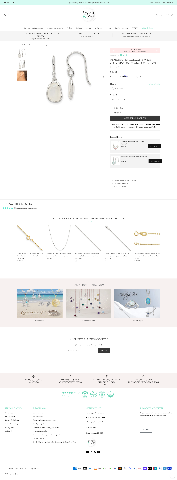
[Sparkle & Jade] (88, 15)
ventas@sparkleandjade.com (95, 413)
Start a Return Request (12, 424)
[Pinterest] (10, 2)
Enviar (104, 351)
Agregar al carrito (135, 118)
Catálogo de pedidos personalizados (44, 424)
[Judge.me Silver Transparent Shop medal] (93, 394)
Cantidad (113, 95)
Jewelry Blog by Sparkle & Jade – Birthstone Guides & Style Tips (54, 442)
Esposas (88, 28)
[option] (68, 77)
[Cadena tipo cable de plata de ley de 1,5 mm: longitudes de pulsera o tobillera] (88, 238)
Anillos (69, 28)
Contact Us (9, 413)
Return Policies (10, 416)
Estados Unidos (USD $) (157, 2)
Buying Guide (9, 427)
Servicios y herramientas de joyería (44, 420)
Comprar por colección (55, 28)
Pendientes (98, 28)
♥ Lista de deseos (147, 28)
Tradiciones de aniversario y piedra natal (46, 427)
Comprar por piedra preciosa (33, 28)
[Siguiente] (103, 77)
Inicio (18, 45)
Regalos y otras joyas (121, 28)
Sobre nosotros (38, 413)
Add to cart (154, 146)
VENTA (135, 28)
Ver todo (88, 221)
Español (169, 2)
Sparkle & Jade (14, 474)
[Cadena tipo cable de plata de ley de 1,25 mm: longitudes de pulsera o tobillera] (118, 238)
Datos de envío (38, 416)
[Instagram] (8, 2)
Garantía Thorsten (39, 438)
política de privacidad (40, 431)
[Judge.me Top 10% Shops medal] (110, 394)
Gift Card (8, 431)
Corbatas (78, 28)
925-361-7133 (91, 427)
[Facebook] (5, 2)
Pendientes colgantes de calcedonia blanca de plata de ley (37, 45)
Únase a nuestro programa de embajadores (47, 435)
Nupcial (108, 28)
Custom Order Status (12, 420)
